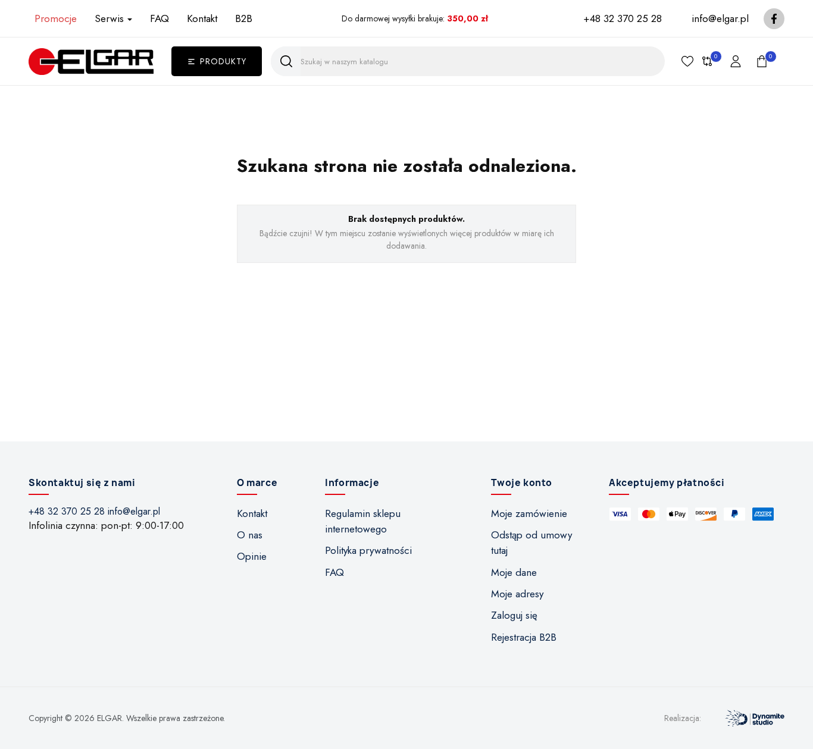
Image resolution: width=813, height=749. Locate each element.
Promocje (56, 18)
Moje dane (514, 572)
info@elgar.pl (720, 18)
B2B (243, 18)
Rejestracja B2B (523, 637)
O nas (249, 535)
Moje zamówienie (529, 513)
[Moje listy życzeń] (687, 61)
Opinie (252, 556)
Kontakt (202, 18)
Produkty (223, 61)
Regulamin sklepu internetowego (363, 521)
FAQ (159, 18)
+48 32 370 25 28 (622, 18)
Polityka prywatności (368, 550)
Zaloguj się (514, 615)
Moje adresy (517, 594)
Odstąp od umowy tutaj (531, 542)
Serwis (109, 18)
